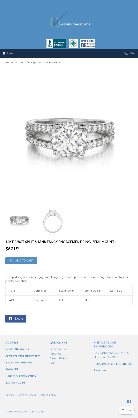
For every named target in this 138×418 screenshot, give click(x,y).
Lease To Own (58, 349)
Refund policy (48, 394)
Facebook (100, 370)
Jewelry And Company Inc (29, 411)
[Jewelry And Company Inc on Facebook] (129, 401)
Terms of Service (27, 394)
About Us (55, 353)
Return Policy (58, 358)
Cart (132, 53)
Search (9, 394)
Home (9, 62)
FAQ (52, 363)
